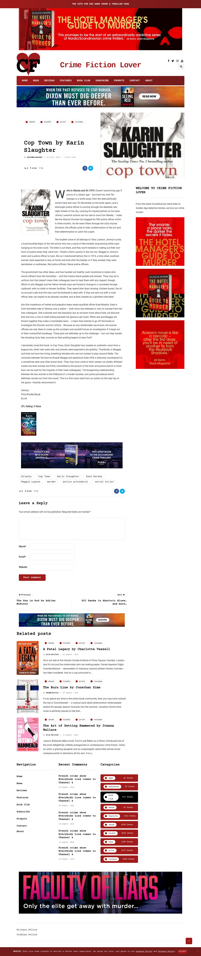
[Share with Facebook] (84, 168)
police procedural (75, 482)
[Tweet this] (90, 168)
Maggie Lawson (30, 482)
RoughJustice (52, 693)
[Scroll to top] (189, 941)
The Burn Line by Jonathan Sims (71, 687)
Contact (135, 80)
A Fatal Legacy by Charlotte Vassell (76, 649)
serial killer (104, 482)
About (149, 80)
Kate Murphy (94, 476)
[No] (197, 951)
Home (25, 80)
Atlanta (26, 476)
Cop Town (44, 476)
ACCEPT (182, 951)
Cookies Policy (27, 934)
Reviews (49, 80)
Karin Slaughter (68, 476)
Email (22, 556)
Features (66, 80)
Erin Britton (52, 655)
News (36, 80)
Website (23, 567)
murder (51, 482)
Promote (119, 80)
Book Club (83, 80)
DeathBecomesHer (35, 157)
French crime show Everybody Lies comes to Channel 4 (77, 779)
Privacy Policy (27, 929)
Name (22, 546)
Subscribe (102, 80)
